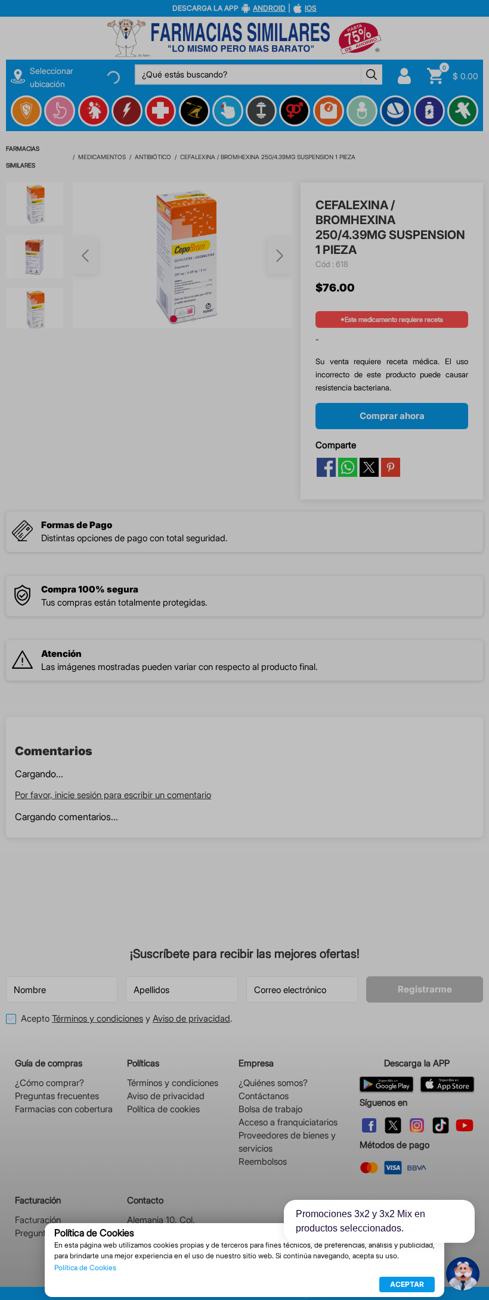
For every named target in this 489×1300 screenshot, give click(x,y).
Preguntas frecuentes (57, 1096)
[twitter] (369, 284)
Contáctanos (264, 1096)
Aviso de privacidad (191, 1018)
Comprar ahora (392, 233)
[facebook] (326, 284)
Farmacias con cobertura (64, 1109)
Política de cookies (163, 1109)
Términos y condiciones (97, 1018)
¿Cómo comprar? (49, 1082)
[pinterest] (390, 284)
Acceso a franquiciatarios (288, 1122)
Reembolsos (263, 1161)
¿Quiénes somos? (273, 1082)
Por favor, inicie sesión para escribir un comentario (113, 592)
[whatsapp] (347, 284)
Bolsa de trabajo (270, 1109)
